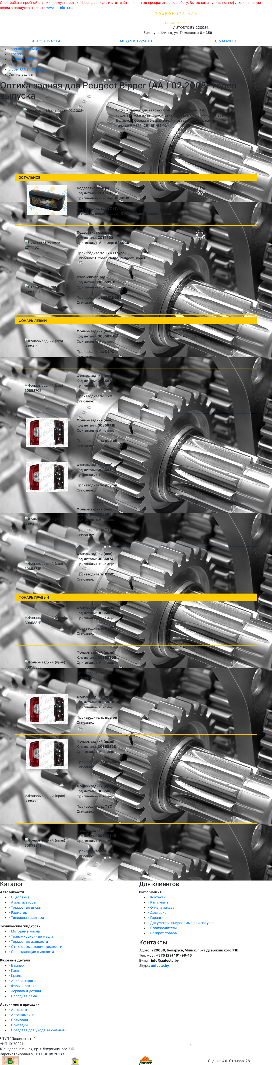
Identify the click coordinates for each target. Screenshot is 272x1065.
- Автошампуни (21, 1015)
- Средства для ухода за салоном (37, 1030)
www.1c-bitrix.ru (59, 8)
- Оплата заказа (161, 907)
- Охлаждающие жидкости (31, 952)
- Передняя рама (22, 996)
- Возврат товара (162, 933)
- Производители (162, 928)
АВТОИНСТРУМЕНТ (136, 41)
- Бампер (16, 965)
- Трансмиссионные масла (30, 936)
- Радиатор (17, 912)
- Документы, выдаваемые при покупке (181, 923)
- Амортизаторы (22, 902)
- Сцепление (18, 897)
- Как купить (158, 902)
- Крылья (16, 975)
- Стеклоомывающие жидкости (35, 946)
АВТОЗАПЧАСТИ (46, 41)
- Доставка (157, 912)
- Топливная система (26, 917)
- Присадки (18, 1025)
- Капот (14, 970)
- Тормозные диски (24, 907)
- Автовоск (17, 1009)
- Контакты (157, 897)
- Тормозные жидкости (28, 941)
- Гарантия (157, 917)
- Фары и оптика (22, 986)
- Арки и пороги (22, 981)
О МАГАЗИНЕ (226, 41)
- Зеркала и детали (24, 991)
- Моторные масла (24, 931)
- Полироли (18, 1020)
